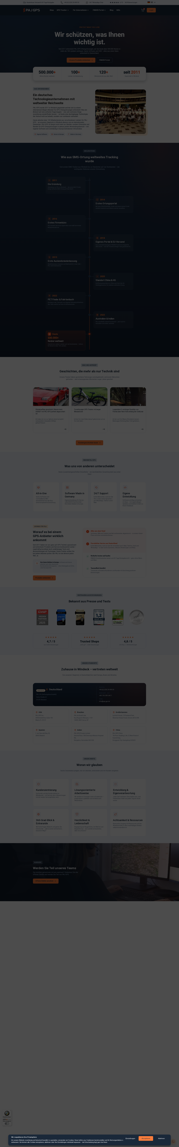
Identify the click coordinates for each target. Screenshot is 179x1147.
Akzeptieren (146, 1138)
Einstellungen (130, 1138)
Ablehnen (161, 1138)
